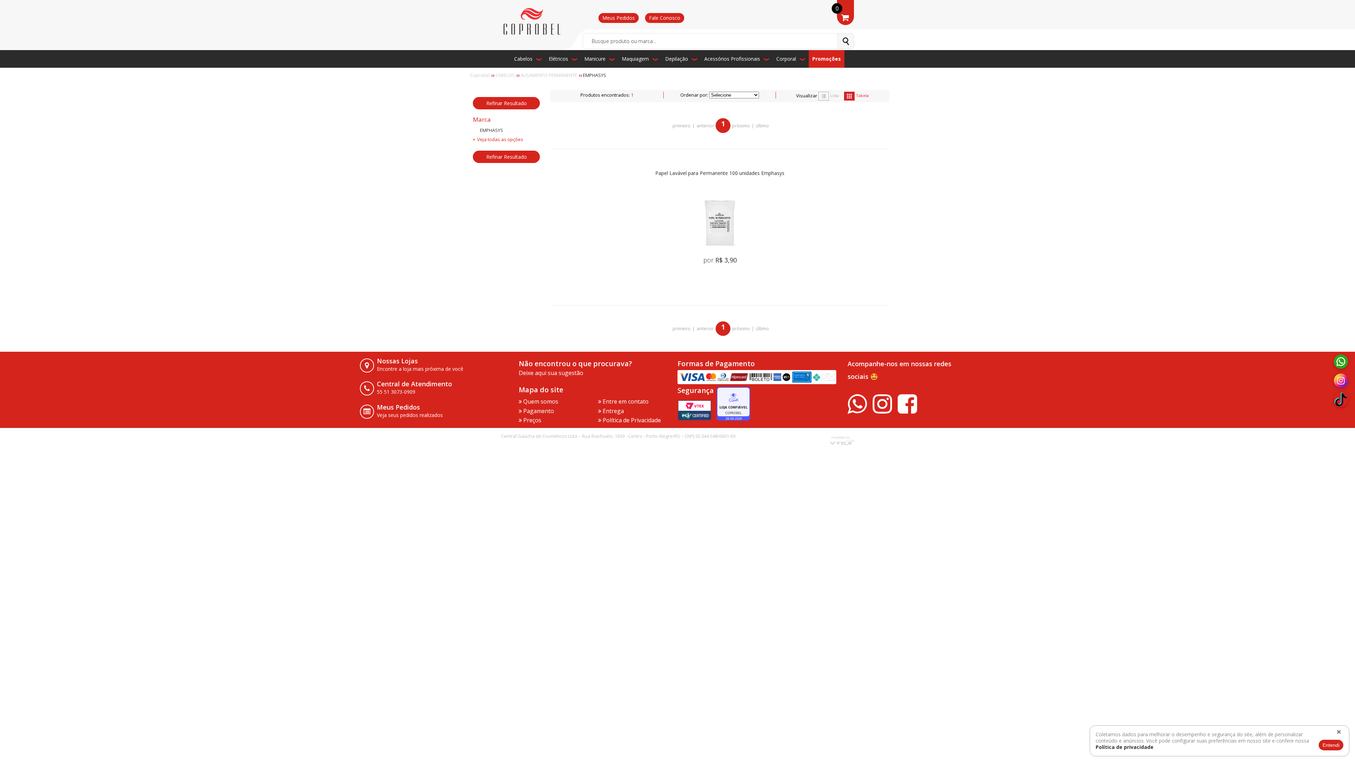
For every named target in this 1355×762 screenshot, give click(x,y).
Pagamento (538, 411)
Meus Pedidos (618, 17)
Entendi (1331, 745)
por (720, 260)
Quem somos (540, 401)
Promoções (826, 58)
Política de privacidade (1125, 747)
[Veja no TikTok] (1341, 400)
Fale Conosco (664, 17)
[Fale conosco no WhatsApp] (1341, 362)
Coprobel (480, 75)
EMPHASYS (594, 75)
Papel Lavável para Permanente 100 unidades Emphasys (719, 173)
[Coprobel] (532, 21)
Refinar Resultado (506, 103)
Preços (531, 420)
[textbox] (718, 41)
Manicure (595, 58)
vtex (842, 441)
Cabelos (523, 58)
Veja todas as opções (500, 139)
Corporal (786, 58)
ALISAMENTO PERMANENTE (548, 75)
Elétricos (558, 58)
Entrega (612, 411)
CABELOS (505, 75)
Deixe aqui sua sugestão (551, 373)
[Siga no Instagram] (1341, 381)
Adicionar (730, 284)
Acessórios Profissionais (732, 58)
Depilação (676, 58)
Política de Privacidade (631, 420)
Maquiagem (635, 58)
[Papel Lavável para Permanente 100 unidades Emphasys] (720, 222)
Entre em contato (625, 401)
